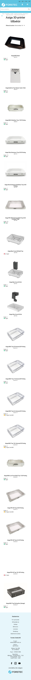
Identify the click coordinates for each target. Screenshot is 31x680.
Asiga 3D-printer (9, 14)
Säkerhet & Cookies (15, 633)
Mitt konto (15, 626)
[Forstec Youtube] (19, 663)
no (23, 1)
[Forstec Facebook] (12, 663)
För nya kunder (15, 619)
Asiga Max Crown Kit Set (15, 282)
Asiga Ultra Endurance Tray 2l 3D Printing (15, 152)
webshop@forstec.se (15, 642)
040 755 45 (15, 646)
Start (3, 13)
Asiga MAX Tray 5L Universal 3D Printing (15, 411)
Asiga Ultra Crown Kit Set (15, 314)
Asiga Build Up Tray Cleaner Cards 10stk (16, 88)
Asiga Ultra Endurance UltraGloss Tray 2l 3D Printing (15, 185)
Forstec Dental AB (15, 638)
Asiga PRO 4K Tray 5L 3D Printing (15, 540)
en (29, 1)
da (26, 1)
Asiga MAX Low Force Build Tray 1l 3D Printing (15, 475)
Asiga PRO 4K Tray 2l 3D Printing (15, 508)
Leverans (15, 629)
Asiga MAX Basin (15, 55)
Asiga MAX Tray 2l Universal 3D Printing (15, 346)
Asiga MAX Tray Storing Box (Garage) (15, 603)
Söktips (15, 624)
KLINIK (12, 13)
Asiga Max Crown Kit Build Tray (15, 251)
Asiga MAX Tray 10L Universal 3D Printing (15, 443)
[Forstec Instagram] (15, 663)
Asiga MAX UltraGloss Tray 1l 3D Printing (15, 120)
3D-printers (25, 13)
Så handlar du (15, 622)
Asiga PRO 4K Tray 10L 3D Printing (15, 572)
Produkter (7, 13)
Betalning (15, 631)
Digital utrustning (18, 13)
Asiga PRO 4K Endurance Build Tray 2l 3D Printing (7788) (15, 218)
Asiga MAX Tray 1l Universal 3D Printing (15, 379)
